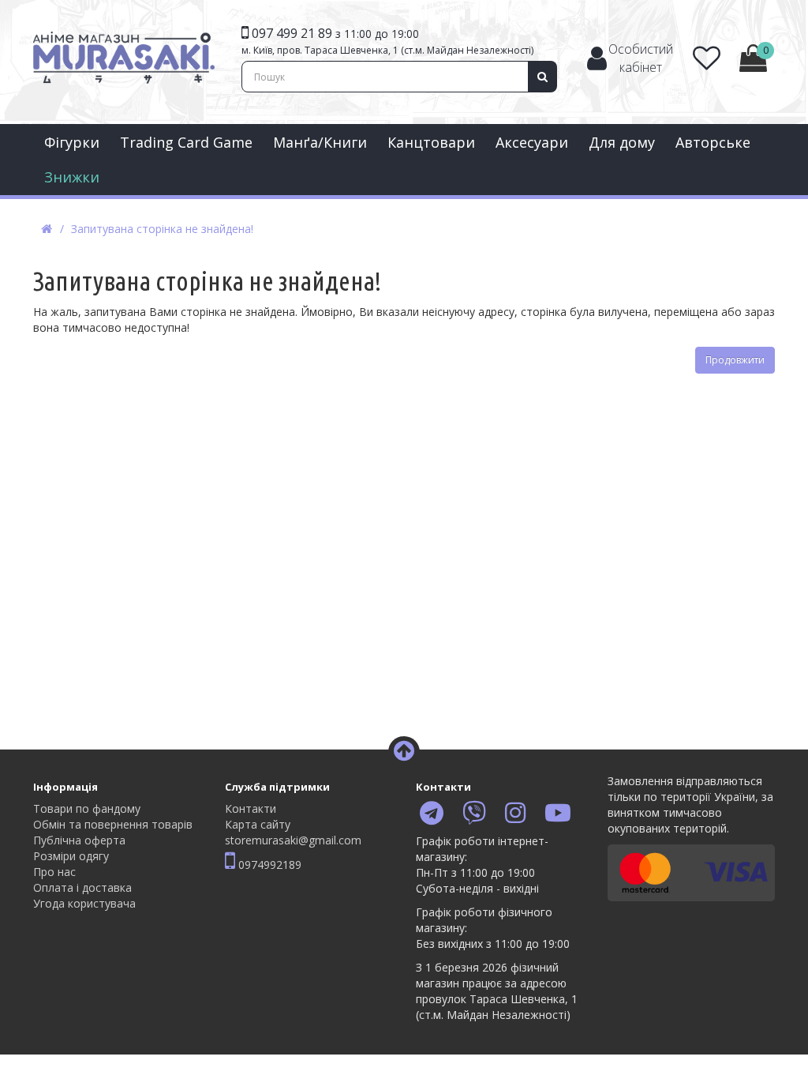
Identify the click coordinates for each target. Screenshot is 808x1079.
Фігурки (71, 142)
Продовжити (735, 360)
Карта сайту (257, 824)
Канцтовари (431, 142)
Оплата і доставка (82, 887)
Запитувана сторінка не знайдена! (162, 228)
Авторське (712, 142)
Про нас (54, 871)
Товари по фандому (86, 808)
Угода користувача (84, 903)
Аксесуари (532, 142)
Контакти (250, 808)
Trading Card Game (186, 142)
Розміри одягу (71, 855)
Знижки (71, 176)
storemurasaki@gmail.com (293, 840)
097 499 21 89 (292, 33)
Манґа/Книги (320, 142)
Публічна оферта (79, 840)
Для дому (622, 142)
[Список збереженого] (706, 63)
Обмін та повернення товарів (113, 824)
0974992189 (268, 864)
